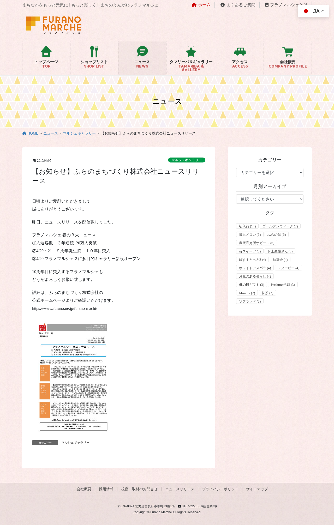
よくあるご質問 (240, 5)
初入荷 (247, 226)
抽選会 (280, 260)
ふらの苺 (276, 235)
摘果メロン (250, 235)
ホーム (204, 5)
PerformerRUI (283, 285)
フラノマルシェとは (289, 5)
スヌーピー (288, 268)
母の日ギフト (251, 285)
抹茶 (267, 293)
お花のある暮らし (255, 276)
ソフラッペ (250, 301)
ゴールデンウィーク (280, 226)
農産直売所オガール (256, 243)
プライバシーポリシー (220, 489)
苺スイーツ (250, 251)
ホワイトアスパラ (255, 268)
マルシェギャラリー (186, 160)
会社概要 (84, 489)
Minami (247, 293)
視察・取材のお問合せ (139, 489)
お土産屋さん (280, 251)
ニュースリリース (179, 489)
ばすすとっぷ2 (252, 260)
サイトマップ (257, 489)
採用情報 (106, 489)
